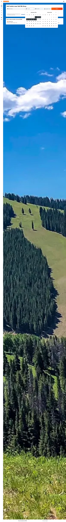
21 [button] (29, 23)
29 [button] (31, 25)
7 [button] (49, 19)
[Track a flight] (1, 12)
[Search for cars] (1, 8)
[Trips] (1, 15)
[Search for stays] (1, 6)
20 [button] (27, 23)
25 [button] (37, 23)
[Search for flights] (1, 4)
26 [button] (45, 25)
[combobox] (16, 8)
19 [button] (45, 23)
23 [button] (33, 23)
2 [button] (33, 17)
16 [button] (33, 21)
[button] (2, 1)
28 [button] (29, 25)
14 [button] (29, 21)
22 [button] (31, 23)
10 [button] (35, 19)
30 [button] (33, 25)
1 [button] (31, 17)
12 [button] (45, 21)
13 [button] (47, 21)
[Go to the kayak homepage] (6, 1)
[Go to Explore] (1, 10)
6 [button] (47, 19)
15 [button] (31, 21)
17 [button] (35, 21)
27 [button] (27, 25)
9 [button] (33, 19)
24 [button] (35, 23)
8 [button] (31, 19)
